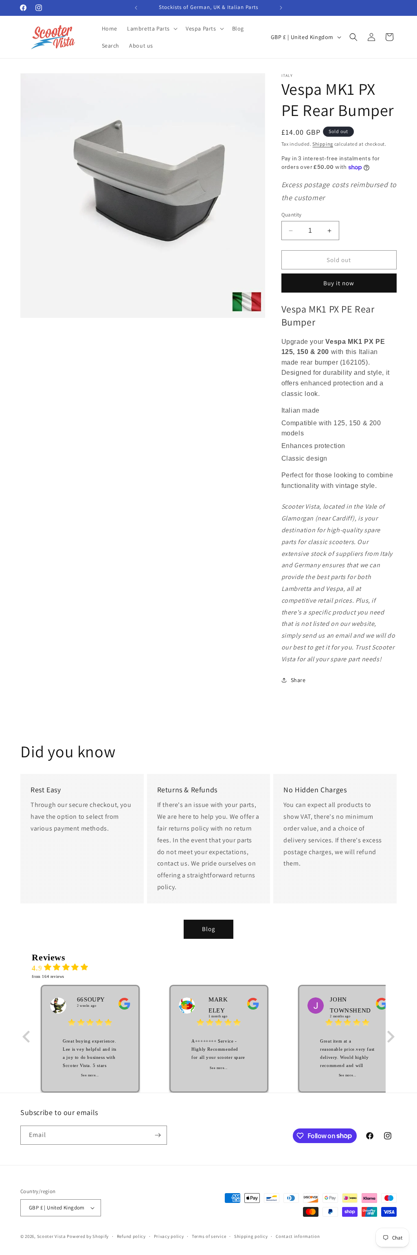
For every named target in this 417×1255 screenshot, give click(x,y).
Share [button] (298, 680)
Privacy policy (169, 1236)
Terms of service (209, 1236)
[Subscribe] (158, 1135)
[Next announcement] (281, 7)
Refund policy (131, 1236)
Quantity (291, 214)
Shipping (322, 144)
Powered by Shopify (88, 1236)
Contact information (298, 1236)
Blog (208, 929)
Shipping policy (251, 1236)
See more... (90, 1075)
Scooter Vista (51, 1236)
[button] (151, 28)
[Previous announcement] (136, 7)
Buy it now (338, 283)
